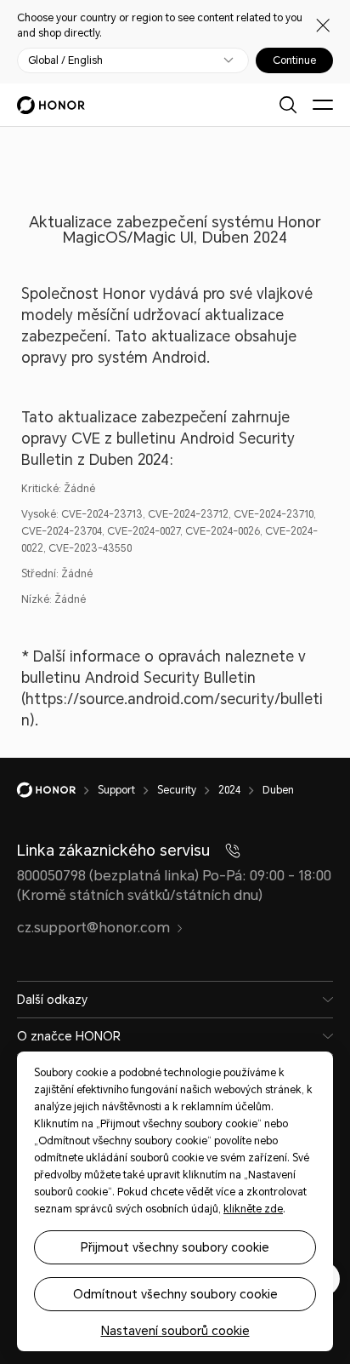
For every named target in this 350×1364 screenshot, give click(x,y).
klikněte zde (253, 1209)
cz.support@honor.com (93, 928)
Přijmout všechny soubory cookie (175, 1247)
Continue (294, 60)
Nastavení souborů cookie (175, 1331)
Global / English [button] (65, 60)
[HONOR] (57, 790)
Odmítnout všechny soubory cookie (175, 1294)
